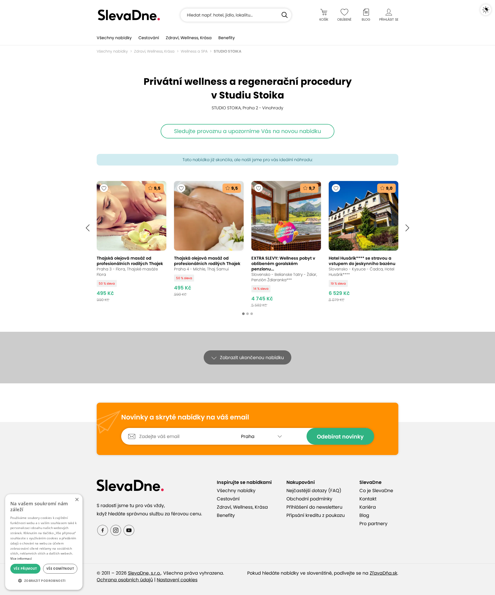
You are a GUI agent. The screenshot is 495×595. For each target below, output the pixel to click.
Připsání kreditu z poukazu (315, 515)
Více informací (21, 558)
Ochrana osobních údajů (125, 580)
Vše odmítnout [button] (60, 568)
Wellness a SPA (194, 51)
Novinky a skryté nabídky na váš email (185, 417)
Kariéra (367, 507)
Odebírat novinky (340, 436)
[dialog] (43, 542)
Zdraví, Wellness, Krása (189, 38)
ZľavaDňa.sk (383, 573)
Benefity (226, 38)
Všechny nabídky (114, 38)
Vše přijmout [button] (25, 568)
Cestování (148, 38)
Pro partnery (373, 523)
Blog (364, 515)
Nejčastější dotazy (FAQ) (313, 490)
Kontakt (367, 499)
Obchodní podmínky (309, 499)
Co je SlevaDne (376, 490)
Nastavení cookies (177, 580)
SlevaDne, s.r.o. (144, 573)
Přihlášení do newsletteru (314, 507)
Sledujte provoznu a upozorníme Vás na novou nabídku (247, 131)
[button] (88, 227)
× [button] (77, 500)
